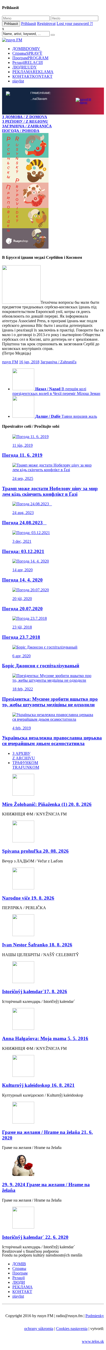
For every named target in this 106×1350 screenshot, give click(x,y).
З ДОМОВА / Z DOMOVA (24, 117)
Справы (27, 53)
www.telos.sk (93, 1230)
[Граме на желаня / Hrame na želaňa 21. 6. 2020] (53, 1001)
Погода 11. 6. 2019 (22, 343)
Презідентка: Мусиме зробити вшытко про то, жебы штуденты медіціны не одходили (50, 590)
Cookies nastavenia (71, 1217)
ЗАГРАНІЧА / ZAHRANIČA (27, 126)
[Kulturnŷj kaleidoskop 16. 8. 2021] (53, 954)
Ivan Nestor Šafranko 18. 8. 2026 (37, 833)
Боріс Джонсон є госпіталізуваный (40, 554)
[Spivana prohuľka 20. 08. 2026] (53, 720)
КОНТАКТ (32, 76)
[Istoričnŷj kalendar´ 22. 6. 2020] (53, 1106)
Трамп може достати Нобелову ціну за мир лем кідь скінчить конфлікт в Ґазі (50, 379)
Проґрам (30, 58)
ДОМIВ (26, 48)
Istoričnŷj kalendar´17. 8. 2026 (34, 879)
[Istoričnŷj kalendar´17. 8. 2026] (53, 861)
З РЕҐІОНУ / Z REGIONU (25, 121)
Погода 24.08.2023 (24, 411)
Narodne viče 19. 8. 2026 (28, 786)
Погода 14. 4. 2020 (22, 468)
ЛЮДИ (24, 67)
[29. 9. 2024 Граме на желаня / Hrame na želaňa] (53, 1053)
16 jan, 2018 (29, 250)
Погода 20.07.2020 (22, 497)
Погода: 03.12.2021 (23, 439)
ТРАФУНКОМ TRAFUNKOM (25, 653)
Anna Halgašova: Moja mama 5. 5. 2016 (45, 926)
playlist (18, 81)
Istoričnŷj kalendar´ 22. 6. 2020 (35, 1125)
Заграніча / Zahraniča (58, 250)
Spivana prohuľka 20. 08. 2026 (35, 739)
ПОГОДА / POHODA (20, 130)
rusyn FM (10, 250)
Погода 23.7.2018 (21, 525)
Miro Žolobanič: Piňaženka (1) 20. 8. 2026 (47, 692)
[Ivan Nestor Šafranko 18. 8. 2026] (53, 814)
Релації (27, 62)
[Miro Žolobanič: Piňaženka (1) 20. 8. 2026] (53, 673)
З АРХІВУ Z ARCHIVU (23, 644)
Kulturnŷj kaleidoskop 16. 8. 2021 (38, 973)
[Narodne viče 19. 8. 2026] (53, 767)
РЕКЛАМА (33, 72)
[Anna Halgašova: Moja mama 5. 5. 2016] (53, 907)
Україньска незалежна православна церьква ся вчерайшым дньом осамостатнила (52, 628)
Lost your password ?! (75, 23)
